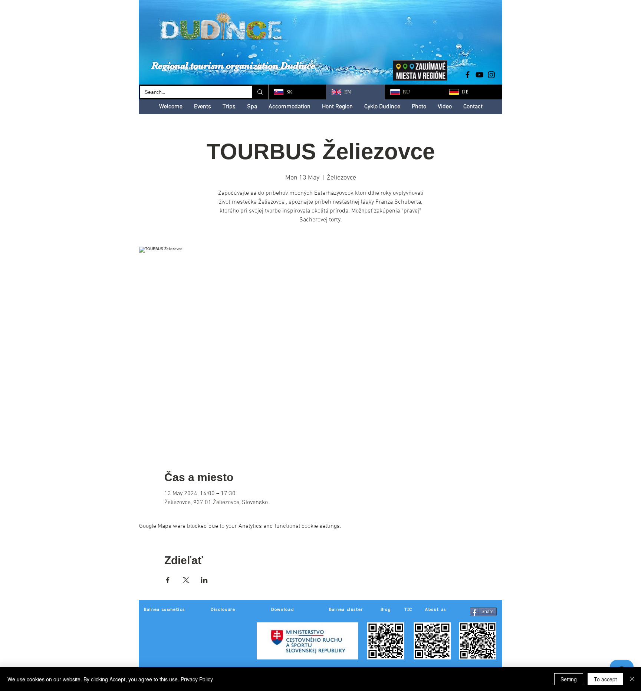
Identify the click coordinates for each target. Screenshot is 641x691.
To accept (605, 679)
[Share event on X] (186, 580)
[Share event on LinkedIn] (204, 580)
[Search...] (259, 92)
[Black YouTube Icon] (479, 74)
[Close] (632, 679)
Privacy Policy (197, 679)
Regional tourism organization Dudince (233, 65)
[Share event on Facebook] (167, 580)
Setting (569, 679)
